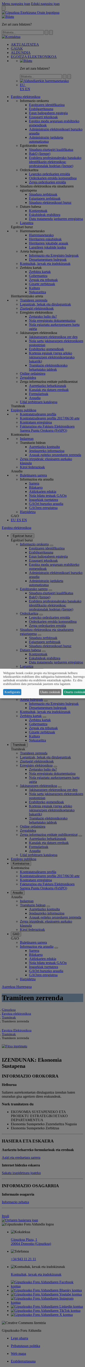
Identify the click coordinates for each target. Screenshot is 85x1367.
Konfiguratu (12, 692)
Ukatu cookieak (50, 692)
